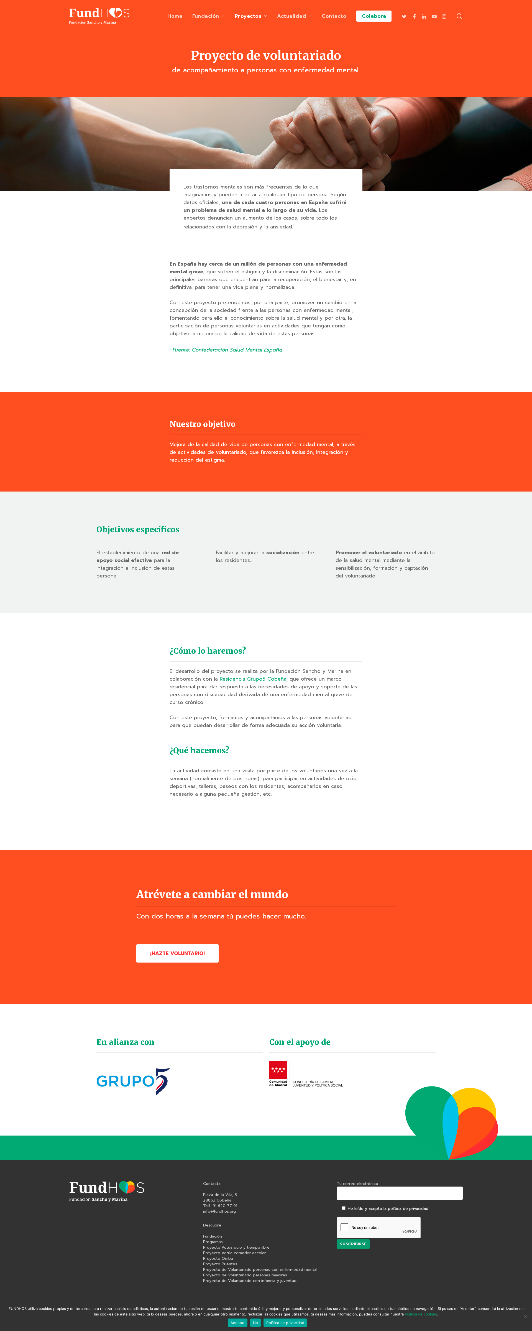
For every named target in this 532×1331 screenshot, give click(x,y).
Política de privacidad (285, 1322)
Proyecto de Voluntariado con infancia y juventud (249, 1281)
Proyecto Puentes (220, 1264)
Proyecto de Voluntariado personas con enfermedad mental (260, 1270)
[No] (525, 1316)
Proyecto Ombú (218, 1258)
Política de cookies (421, 1314)
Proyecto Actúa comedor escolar (234, 1253)
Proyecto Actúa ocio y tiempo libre (236, 1247)
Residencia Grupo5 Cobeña (253, 679)
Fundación (212, 1236)
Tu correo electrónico (357, 1184)
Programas (213, 1242)
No (255, 1322)
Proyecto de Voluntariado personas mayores (245, 1275)
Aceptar (238, 1322)
